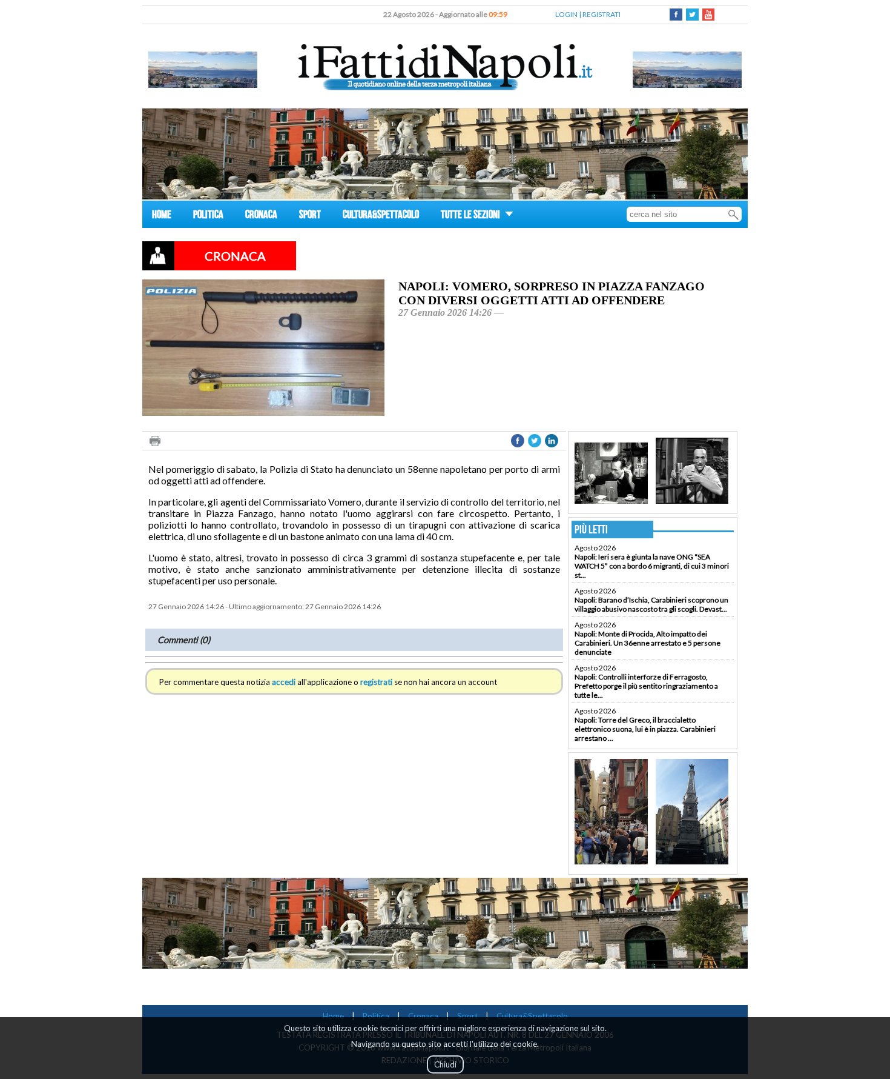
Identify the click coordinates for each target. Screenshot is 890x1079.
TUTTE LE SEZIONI (471, 216)
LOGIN (566, 14)
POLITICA (208, 216)
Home (333, 1016)
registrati (376, 682)
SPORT (310, 216)
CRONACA (261, 216)
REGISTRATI (601, 14)
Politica (376, 1016)
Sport (467, 1016)
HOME (161, 216)
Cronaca (423, 1016)
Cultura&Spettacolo (532, 1016)
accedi (283, 682)
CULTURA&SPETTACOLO (381, 216)
